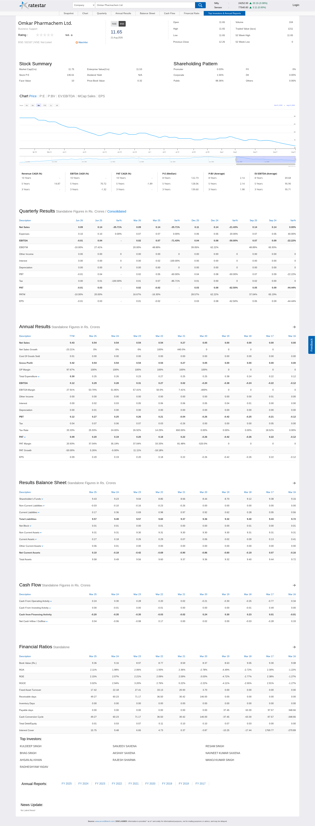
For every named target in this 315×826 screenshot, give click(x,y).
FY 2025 (67, 783)
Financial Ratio (191, 13)
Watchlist (83, 42)
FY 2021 (134, 783)
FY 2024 (83, 783)
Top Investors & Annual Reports (224, 13)
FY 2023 (100, 783)
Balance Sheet (147, 13)
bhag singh (28, 753)
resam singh (215, 746)
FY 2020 (150, 783)
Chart (85, 13)
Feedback (311, 344)
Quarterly (102, 13)
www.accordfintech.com (104, 821)
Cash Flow (169, 13)
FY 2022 (117, 783)
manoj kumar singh (220, 760)
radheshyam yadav (34, 766)
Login (296, 5)
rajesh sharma (124, 760)
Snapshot (69, 13)
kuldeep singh (31, 746)
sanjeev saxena (125, 746)
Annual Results (123, 13)
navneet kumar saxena (223, 753)
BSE (122, 23)
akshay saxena (124, 753)
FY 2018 (184, 783)
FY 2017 (201, 783)
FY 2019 (167, 783)
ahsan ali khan (31, 760)
